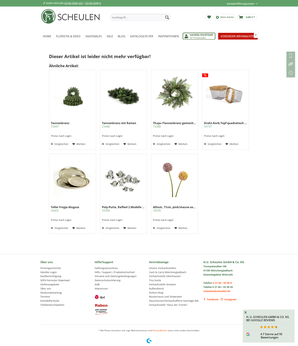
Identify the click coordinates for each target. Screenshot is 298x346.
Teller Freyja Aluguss (65, 208)
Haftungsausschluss (106, 268)
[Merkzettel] (209, 17)
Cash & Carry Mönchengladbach (167, 272)
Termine (45, 296)
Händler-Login (48, 272)
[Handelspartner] (199, 36)
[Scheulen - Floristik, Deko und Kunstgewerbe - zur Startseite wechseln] (71, 18)
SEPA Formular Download (55, 280)
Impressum (101, 288)
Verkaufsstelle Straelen (162, 284)
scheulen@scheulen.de (216, 291)
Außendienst (156, 288)
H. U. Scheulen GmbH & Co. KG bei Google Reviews (267, 318)
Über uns (45, 288)
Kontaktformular (49, 300)
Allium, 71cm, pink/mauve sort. (174, 208)
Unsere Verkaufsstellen (162, 268)
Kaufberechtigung (50, 276)
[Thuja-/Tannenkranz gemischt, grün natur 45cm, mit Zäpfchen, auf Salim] (174, 93)
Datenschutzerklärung (108, 280)
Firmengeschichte (50, 268)
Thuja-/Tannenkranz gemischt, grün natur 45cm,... (174, 124)
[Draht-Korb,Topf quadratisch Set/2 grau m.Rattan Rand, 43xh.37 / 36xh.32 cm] (225, 93)
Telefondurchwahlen (52, 304)
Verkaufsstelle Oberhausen (165, 276)
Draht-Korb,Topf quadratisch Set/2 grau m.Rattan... (225, 124)
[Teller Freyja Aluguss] (72, 177)
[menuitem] (140, 17)
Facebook (212, 299)
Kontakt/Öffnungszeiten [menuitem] (241, 3)
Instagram (230, 299)
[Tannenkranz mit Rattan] (123, 93)
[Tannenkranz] (72, 93)
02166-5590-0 (93, 3)
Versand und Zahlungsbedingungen (116, 276)
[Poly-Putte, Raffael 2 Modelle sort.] (123, 177)
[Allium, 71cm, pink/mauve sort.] (174, 177)
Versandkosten (159, 330)
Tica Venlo (155, 280)
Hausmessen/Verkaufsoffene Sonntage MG (174, 300)
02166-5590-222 (73, 3)
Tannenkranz (60, 124)
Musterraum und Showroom (165, 296)
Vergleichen (61, 144)
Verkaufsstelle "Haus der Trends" (168, 304)
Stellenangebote (49, 284)
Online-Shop (156, 292)
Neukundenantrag (51, 292)
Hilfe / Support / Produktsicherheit (115, 272)
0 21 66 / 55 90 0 (222, 282)
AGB (97, 284)
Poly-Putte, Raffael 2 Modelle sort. (123, 208)
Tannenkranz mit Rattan (119, 124)
